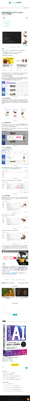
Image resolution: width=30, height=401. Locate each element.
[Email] (18, 397)
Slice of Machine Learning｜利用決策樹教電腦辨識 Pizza (8, 377)
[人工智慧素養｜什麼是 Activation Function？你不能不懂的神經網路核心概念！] (8, 292)
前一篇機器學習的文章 (6, 50)
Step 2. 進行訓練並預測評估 (6, 22)
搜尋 (3, 366)
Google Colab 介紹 (23, 167)
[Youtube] (16, 397)
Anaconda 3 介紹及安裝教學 (14, 385)
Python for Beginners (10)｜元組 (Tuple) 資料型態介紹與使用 (13, 387)
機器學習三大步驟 (17, 50)
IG (4, 274)
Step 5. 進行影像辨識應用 (6, 26)
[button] (2, 294)
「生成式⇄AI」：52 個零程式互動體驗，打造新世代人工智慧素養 (9, 357)
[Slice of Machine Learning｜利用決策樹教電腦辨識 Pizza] (21, 292)
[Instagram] (13, 397)
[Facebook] (24, 8)
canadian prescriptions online (6, 385)
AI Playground (6, 77)
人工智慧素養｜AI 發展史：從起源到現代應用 (7, 374)
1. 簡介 (3, 19)
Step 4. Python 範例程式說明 (6, 25)
